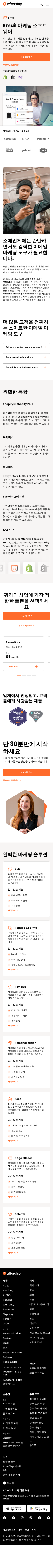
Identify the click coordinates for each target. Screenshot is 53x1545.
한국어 (10, 1483)
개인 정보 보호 (9, 1529)
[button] (26, 347)
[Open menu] (47, 4)
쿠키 (34, 1529)
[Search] (41, 4)
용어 (20, 1529)
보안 (27, 1529)
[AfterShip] (13, 4)
